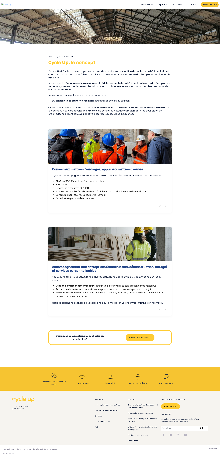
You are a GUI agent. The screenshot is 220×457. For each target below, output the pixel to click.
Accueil (51, 56)
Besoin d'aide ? (210, 4)
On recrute (99, 416)
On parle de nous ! (102, 421)
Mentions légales (9, 449)
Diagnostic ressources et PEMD (140, 413)
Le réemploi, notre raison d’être (107, 405)
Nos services (147, 4)
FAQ (96, 427)
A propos (163, 4)
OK (201, 428)
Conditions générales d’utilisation (45, 449)
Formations (133, 441)
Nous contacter (170, 406)
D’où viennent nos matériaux (106, 410)
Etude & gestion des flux (138, 435)
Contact (192, 4)
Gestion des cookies (24, 449)
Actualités (177, 4)
